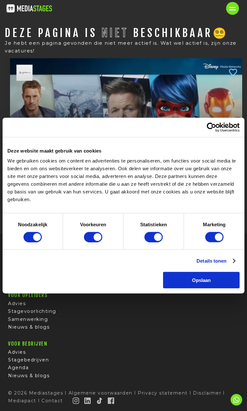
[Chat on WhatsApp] (236, 404)
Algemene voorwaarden (101, 393)
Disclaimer (207, 393)
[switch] (93, 237)
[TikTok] (99, 401)
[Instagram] (76, 401)
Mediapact (22, 401)
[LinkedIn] (87, 401)
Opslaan (201, 280)
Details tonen (211, 260)
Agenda (18, 367)
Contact (52, 401)
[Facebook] (111, 401)
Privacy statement (163, 393)
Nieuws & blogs (29, 327)
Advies (17, 303)
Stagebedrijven (28, 360)
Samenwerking (28, 319)
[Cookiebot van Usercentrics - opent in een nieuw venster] (211, 127)
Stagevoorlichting (32, 311)
